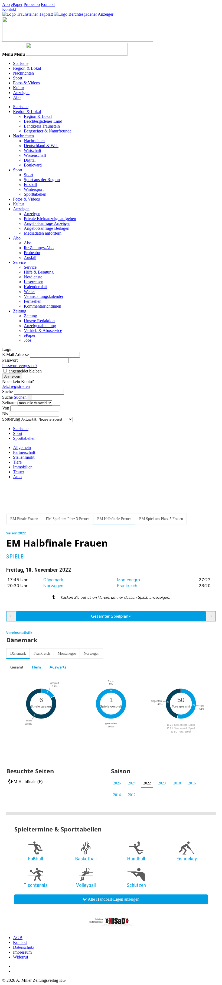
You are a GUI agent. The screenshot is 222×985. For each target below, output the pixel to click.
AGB (17, 937)
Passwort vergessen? (19, 365)
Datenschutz (23, 947)
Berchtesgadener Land (43, 121)
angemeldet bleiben (25, 371)
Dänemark (53, 580)
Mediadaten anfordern (42, 233)
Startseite (20, 63)
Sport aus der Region (42, 179)
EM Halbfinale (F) (27, 781)
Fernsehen (32, 301)
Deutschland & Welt (41, 145)
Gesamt (16, 667)
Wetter (29, 291)
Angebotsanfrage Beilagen (46, 228)
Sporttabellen (35, 194)
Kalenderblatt (35, 286)
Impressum (22, 952)
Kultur (18, 87)
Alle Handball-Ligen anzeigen (113, 899)
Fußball (30, 184)
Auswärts (58, 667)
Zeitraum (10, 402)
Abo (6, 4)
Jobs (27, 340)
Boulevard (33, 165)
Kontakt (48, 4)
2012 (132, 795)
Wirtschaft (32, 150)
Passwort (10, 360)
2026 (117, 783)
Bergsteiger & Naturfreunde (47, 131)
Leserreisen (33, 281)
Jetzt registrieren (16, 386)
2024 (132, 783)
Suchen (21, 397)
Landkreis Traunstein (42, 126)
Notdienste (33, 277)
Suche (7, 391)
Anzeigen (21, 92)
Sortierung (11, 419)
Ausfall (30, 257)
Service (19, 262)
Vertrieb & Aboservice (43, 330)
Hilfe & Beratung (39, 272)
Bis (5, 413)
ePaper (16, 4)
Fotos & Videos (26, 83)
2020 (162, 783)
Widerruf (20, 957)
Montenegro (128, 580)
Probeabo (32, 4)
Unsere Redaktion (39, 320)
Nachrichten (23, 73)
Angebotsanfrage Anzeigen (47, 223)
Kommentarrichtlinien (42, 306)
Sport (17, 78)
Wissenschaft (35, 155)
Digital (29, 160)
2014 (117, 795)
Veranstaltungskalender (43, 296)
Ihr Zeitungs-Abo (39, 247)
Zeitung (19, 311)
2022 (147, 783)
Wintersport (34, 189)
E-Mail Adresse (15, 354)
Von (5, 408)
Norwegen (53, 586)
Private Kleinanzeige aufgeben (50, 218)
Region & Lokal (27, 68)
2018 (177, 783)
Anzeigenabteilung (40, 325)
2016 (192, 783)
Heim (36, 667)
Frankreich (127, 586)
